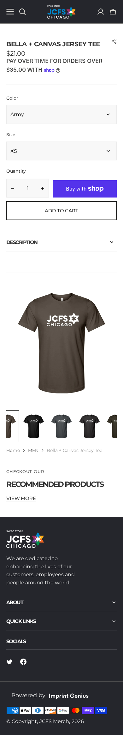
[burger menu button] (10, 11)
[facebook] (23, 662)
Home (13, 450)
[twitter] (9, 662)
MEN (33, 450)
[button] (113, 11)
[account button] (100, 11)
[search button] (22, 11)
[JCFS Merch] (61, 12)
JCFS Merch (54, 721)
